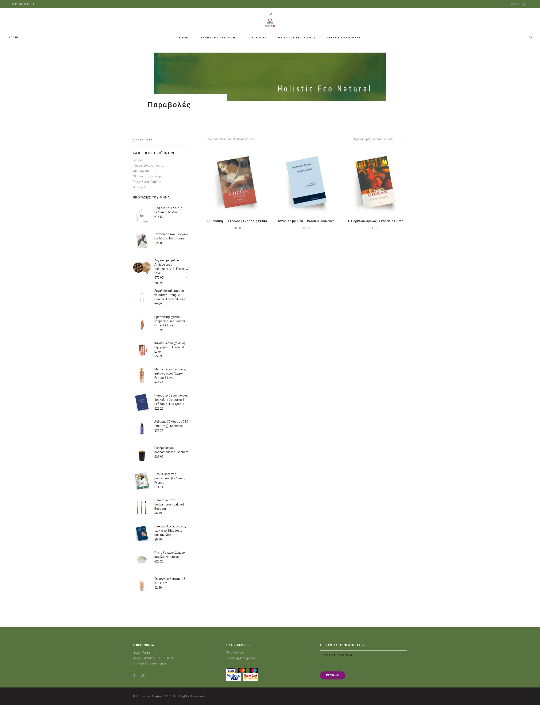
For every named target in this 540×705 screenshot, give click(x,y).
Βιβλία (137, 160)
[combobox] (378, 139)
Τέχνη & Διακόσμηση (147, 181)
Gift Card (139, 187)
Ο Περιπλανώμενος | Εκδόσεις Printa (375, 221)
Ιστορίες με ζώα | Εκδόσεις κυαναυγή (306, 221)
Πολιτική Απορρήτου (241, 658)
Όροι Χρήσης (235, 652)
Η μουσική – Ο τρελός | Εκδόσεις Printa (237, 221)
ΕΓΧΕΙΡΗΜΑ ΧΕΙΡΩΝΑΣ (22, 4)
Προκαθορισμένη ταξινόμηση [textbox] (374, 139)
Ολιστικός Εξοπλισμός (148, 176)
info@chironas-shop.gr (151, 663)
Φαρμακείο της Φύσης (148, 165)
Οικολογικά (141, 171)
